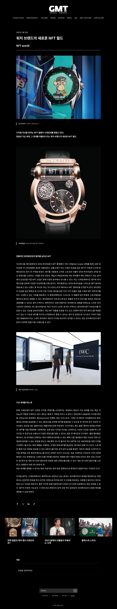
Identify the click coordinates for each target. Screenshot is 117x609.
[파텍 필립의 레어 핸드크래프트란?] (21, 527)
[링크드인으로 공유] (28, 504)
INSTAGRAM (55, 595)
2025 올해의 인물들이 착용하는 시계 (57, 541)
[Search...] (75, 591)
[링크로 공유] (34, 504)
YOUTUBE (64, 595)
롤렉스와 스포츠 (89, 540)
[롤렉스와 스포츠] (95, 527)
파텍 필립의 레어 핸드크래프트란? (21, 541)
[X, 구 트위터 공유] (23, 504)
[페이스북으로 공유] (17, 504)
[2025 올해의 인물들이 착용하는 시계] (58, 527)
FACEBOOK (45, 595)
